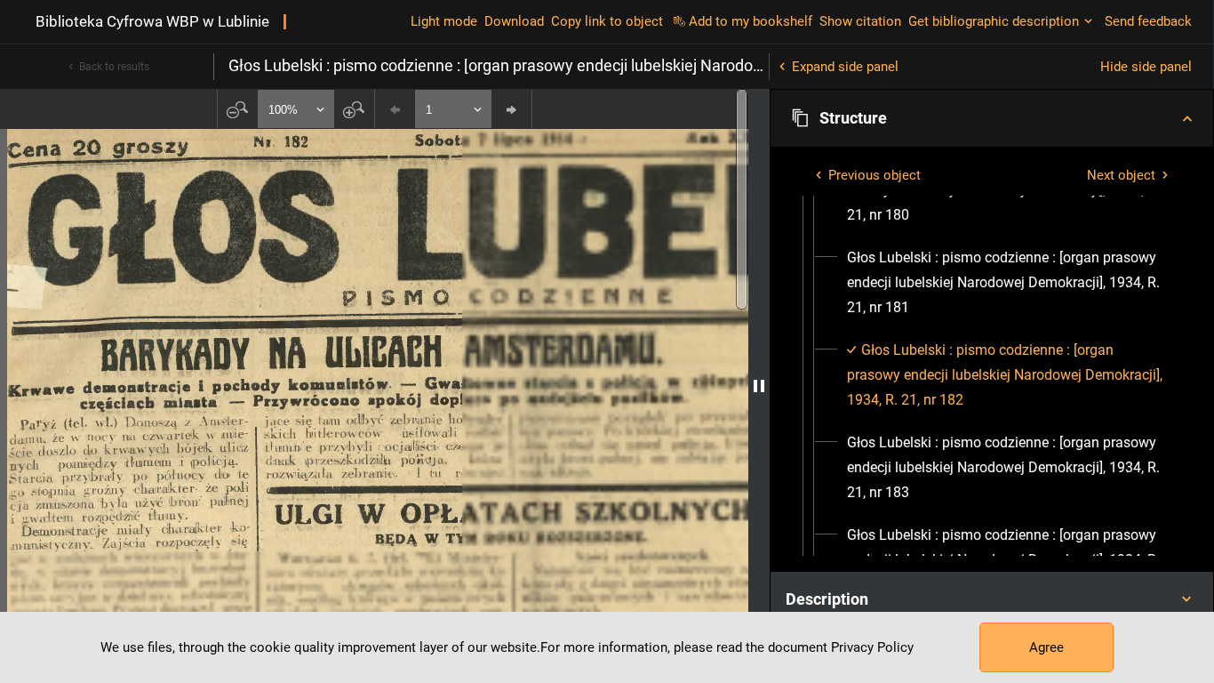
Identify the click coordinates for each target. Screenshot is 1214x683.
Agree (1046, 647)
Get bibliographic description (993, 21)
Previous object (874, 175)
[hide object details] (759, 386)
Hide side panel (1146, 67)
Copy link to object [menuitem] (607, 21)
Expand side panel (845, 67)
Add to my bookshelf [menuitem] (750, 21)
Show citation (860, 21)
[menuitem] (1008, 282)
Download (514, 21)
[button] (992, 118)
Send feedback (1148, 21)
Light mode (444, 21)
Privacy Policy (872, 647)
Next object (1121, 175)
